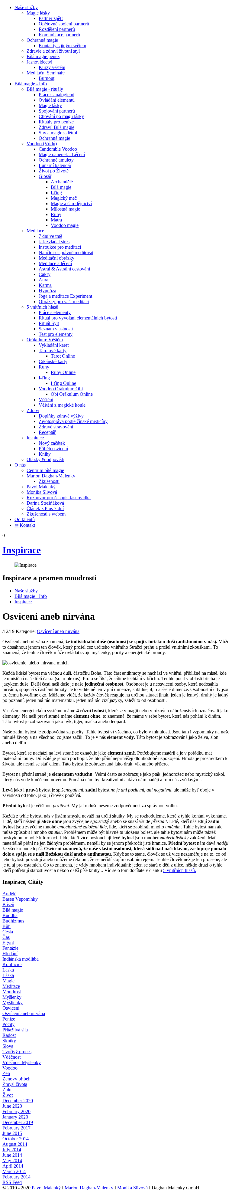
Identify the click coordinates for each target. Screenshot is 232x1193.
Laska (8, 969)
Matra (56, 219)
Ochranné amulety (56, 159)
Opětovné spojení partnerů (64, 23)
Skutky (9, 1040)
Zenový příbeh (16, 1078)
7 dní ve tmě (50, 236)
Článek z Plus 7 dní (45, 508)
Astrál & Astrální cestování (64, 268)
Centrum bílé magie (45, 470)
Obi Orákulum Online (72, 394)
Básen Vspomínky (20, 899)
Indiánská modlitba (20, 959)
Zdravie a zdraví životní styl (53, 51)
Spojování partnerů (57, 110)
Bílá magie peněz (43, 56)
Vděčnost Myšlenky (21, 1062)
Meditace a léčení (55, 263)
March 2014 (14, 1171)
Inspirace (35, 437)
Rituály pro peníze (56, 121)
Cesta (7, 931)
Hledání (10, 953)
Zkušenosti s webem (46, 513)
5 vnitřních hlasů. (179, 870)
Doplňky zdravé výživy (61, 415)
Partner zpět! (51, 18)
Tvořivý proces (16, 1051)
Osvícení (10, 1008)
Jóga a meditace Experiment (65, 296)
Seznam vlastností (56, 328)
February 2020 (16, 1111)
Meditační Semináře (46, 72)
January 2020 (15, 1116)
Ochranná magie (42, 40)
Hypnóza (47, 290)
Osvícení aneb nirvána (58, 631)
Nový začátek (52, 443)
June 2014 (12, 1155)
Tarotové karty (52, 350)
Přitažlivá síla (15, 1029)
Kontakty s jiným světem (62, 45)
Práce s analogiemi (56, 94)
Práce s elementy (55, 312)
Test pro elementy (55, 334)
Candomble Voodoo (58, 149)
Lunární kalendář (55, 165)
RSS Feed (12, 1182)
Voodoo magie (65, 225)
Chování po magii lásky (61, 116)
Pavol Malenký (41, 486)
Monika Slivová (42, 492)
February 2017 (16, 1127)
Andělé (9, 893)
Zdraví (33, 410)
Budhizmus (13, 920)
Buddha (10, 915)
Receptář (47, 432)
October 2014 (15, 1138)
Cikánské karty (53, 361)
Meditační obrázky (56, 258)
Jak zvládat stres (54, 241)
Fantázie (10, 948)
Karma (45, 285)
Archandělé (62, 181)
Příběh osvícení (53, 448)
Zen (6, 1073)
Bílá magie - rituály (45, 89)
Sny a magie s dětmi (58, 132)
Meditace (35, 230)
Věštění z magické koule (62, 405)
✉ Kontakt (24, 525)
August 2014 (14, 1144)
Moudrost (11, 991)
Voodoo (10, 1067)
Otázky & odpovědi (45, 459)
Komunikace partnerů (59, 34)
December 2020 (17, 1100)
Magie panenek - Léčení (62, 154)
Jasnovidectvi (39, 61)
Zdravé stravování (56, 426)
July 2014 (11, 1149)
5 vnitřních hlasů (42, 307)
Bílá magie (61, 187)
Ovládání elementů (57, 100)
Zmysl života (14, 1084)
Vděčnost (11, 1057)
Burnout (46, 78)
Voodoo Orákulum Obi (61, 388)
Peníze (8, 1018)
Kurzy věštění (52, 67)
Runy (56, 214)
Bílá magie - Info (30, 83)
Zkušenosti (49, 481)
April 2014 (12, 1165)
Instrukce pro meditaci (60, 247)
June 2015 (12, 1133)
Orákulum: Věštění (45, 339)
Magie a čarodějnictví (71, 203)
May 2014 (12, 1160)
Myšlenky (11, 997)
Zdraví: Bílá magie (56, 127)
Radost (9, 1035)
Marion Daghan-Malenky (51, 475)
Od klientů (24, 519)
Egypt (8, 942)
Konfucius (12, 964)
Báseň (8, 904)
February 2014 (16, 1176)
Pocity (8, 1024)
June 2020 (12, 1106)
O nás (20, 464)
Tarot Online (63, 356)
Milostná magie (65, 208)
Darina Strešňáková (45, 503)
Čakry (44, 274)
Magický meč (64, 198)
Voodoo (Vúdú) (42, 143)
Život (7, 1095)
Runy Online (63, 372)
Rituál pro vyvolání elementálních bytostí (78, 317)
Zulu (6, 1089)
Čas (6, 937)
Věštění (46, 399)
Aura (43, 279)
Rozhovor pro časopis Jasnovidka (59, 497)
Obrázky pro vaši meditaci (64, 301)
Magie (8, 980)
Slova (7, 1046)
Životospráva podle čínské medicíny (73, 421)
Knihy (45, 454)
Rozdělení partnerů (57, 29)
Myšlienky (12, 1002)
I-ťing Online (63, 383)
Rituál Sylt (49, 323)
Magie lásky (38, 12)
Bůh (6, 926)
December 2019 (17, 1122)
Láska (8, 975)
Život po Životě (54, 170)
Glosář (45, 176)
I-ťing (56, 192)
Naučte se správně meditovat (66, 252)
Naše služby (26, 7)
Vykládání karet (54, 345)
